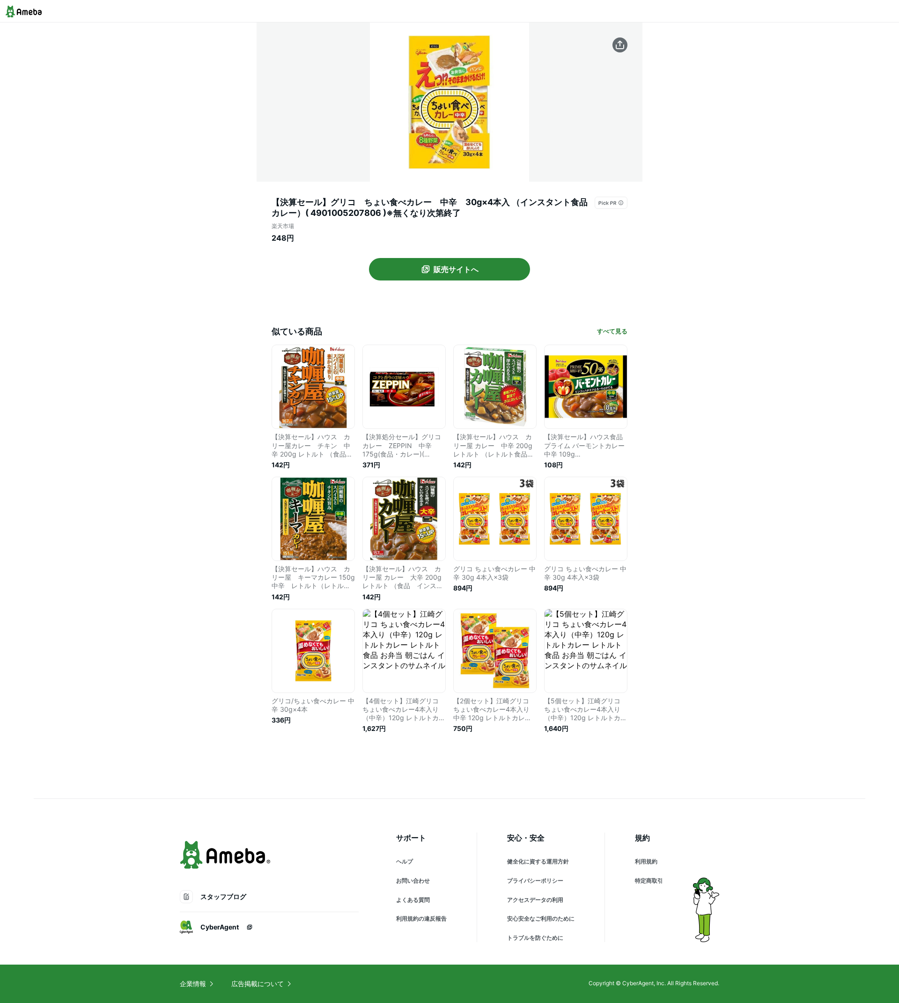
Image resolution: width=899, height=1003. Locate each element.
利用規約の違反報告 (421, 918)
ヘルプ (404, 861)
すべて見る (612, 331)
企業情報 (193, 984)
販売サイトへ (456, 269)
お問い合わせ (413, 880)
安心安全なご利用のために (541, 918)
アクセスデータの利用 (535, 899)
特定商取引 (649, 880)
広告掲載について (257, 984)
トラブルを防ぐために (535, 937)
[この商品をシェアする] (619, 44)
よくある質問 (413, 899)
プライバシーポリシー (535, 880)
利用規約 (646, 861)
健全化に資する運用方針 (538, 861)
